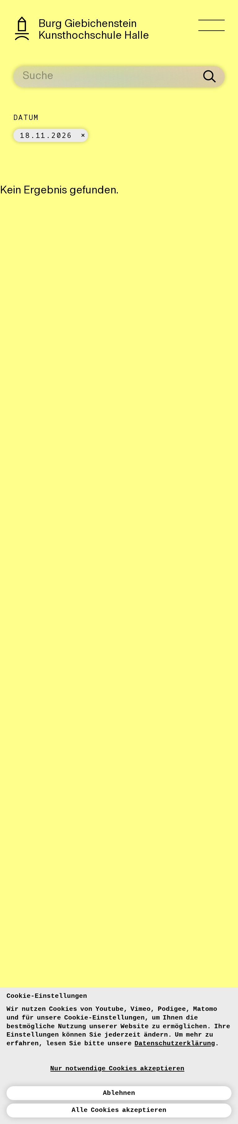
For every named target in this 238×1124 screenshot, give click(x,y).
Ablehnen (119, 1093)
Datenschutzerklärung (174, 1043)
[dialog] (119, 1055)
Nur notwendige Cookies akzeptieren (117, 1068)
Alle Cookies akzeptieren (119, 1110)
